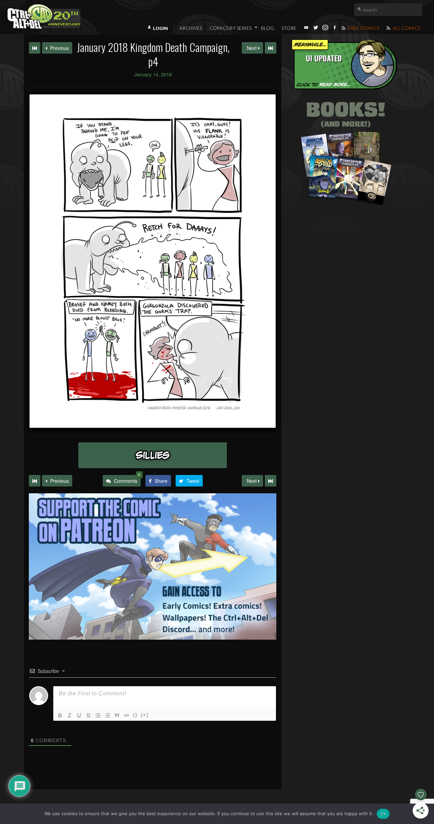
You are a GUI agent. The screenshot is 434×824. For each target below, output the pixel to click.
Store (288, 28)
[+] (145, 714)
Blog (267, 28)
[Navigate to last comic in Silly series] (270, 48)
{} (135, 714)
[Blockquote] (117, 715)
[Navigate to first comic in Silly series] (34, 48)
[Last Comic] (270, 481)
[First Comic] (34, 481)
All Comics (406, 28)
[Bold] (60, 715)
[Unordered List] (107, 715)
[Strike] (88, 715)
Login (160, 28)
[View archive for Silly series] (152, 455)
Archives (190, 28)
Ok (383, 813)
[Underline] (79, 715)
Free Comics (363, 28)
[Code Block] (126, 715)
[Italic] (69, 715)
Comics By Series (231, 28)
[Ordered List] (98, 715)
